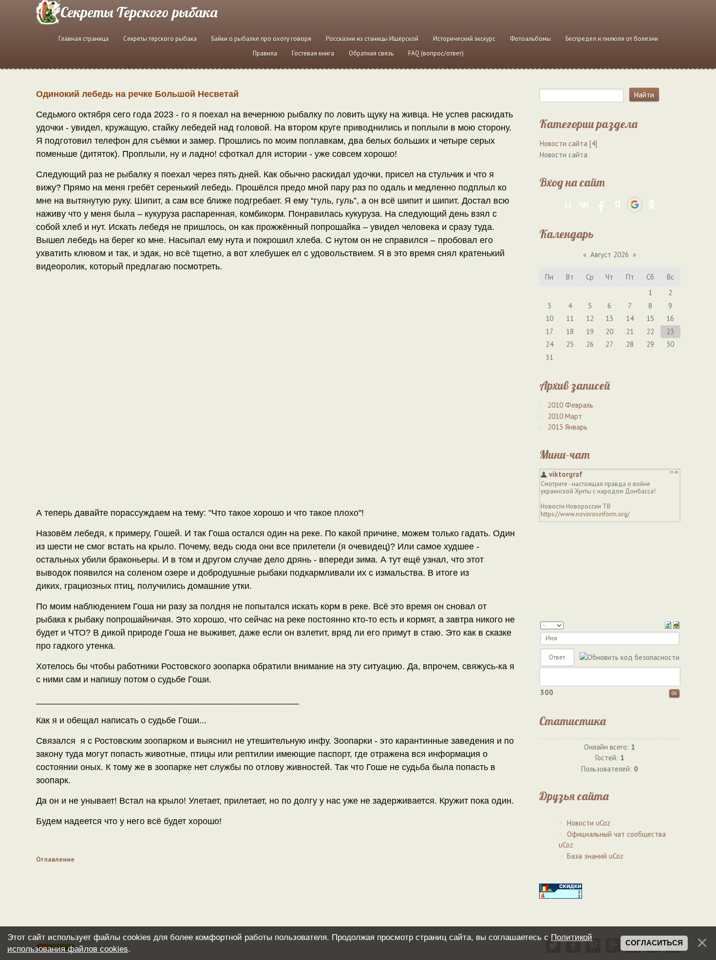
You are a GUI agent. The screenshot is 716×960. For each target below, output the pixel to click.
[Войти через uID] (568, 204)
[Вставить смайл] (676, 624)
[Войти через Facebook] (601, 204)
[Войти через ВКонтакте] (584, 204)
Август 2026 (609, 254)
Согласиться (654, 943)
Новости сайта (563, 143)
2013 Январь (567, 427)
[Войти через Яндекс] (617, 204)
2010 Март (564, 416)
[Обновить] (668, 624)
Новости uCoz (588, 823)
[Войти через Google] (634, 204)
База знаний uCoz (595, 856)
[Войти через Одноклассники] (651, 204)
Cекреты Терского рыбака (138, 12)
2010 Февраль (570, 405)
